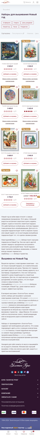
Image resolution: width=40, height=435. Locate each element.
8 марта (16, 22)
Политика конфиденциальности (12, 406)
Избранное (24, 434)
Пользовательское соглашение (12, 402)
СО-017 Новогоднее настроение (10, 194)
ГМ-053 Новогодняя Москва (10, 106)
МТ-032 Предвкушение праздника (30, 193)
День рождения (27, 22)
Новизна (30, 33)
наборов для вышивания (21, 284)
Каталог (8, 434)
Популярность (17, 33)
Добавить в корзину (9, 74)
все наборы (22, 335)
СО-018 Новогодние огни (30, 64)
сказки (11, 254)
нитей (3, 330)
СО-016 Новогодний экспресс (30, 106)
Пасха (15, 27)
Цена (37, 33)
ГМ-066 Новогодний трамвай (10, 64)
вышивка (18, 240)
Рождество (24, 27)
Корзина (31, 433)
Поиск (16, 434)
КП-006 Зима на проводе (30, 153)
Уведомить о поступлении (30, 204)
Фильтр (28, 2)
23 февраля (6, 22)
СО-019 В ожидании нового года (10, 153)
